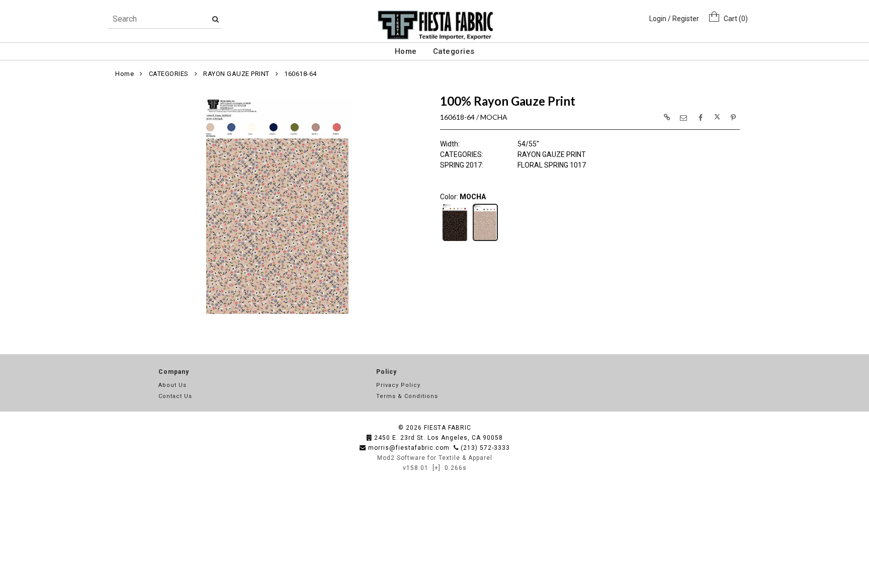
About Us (172, 385)
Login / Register (674, 19)
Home (406, 51)
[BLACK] (455, 240)
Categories (454, 51)
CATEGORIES (169, 73)
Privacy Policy (398, 385)
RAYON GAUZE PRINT (236, 73)
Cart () (733, 19)
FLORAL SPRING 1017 (551, 165)
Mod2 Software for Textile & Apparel (434, 457)
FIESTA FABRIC (447, 427)
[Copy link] (667, 117)
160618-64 (300, 73)
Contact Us (175, 396)
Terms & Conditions (407, 396)
